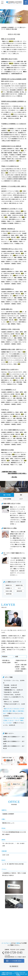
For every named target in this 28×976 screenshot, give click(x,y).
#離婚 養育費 (19, 591)
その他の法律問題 (7, 499)
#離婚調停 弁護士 (19, 585)
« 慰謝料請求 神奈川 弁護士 (9, 472)
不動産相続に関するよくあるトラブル (11, 249)
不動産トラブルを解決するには (10, 166)
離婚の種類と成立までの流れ (9, 59)
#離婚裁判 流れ (9, 585)
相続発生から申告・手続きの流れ (10, 329)
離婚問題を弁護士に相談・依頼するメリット (13, 349)
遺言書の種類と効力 (6, 309)
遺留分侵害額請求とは (7, 289)
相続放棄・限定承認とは (8, 229)
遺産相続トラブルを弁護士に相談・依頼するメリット (13, 187)
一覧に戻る (14, 477)
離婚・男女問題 (6, 495)
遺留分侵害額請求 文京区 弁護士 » (17, 473)
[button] (5, 788)
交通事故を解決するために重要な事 (11, 146)
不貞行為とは (5, 410)
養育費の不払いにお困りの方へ (10, 369)
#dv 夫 (19, 588)
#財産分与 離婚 (9, 591)
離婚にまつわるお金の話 (8, 39)
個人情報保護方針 (14, 966)
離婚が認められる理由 (7, 450)
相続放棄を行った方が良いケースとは (11, 209)
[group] (14, 784)
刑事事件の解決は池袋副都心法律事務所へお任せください (13, 102)
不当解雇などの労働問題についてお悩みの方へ (13, 125)
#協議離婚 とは (9, 588)
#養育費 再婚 (8, 594)
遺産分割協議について (7, 269)
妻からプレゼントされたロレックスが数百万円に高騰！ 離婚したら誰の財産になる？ (13, 711)
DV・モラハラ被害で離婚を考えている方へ (13, 430)
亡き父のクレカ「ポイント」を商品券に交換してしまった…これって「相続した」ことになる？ (13, 720)
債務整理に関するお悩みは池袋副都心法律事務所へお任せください (13, 80)
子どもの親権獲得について (8, 390)
